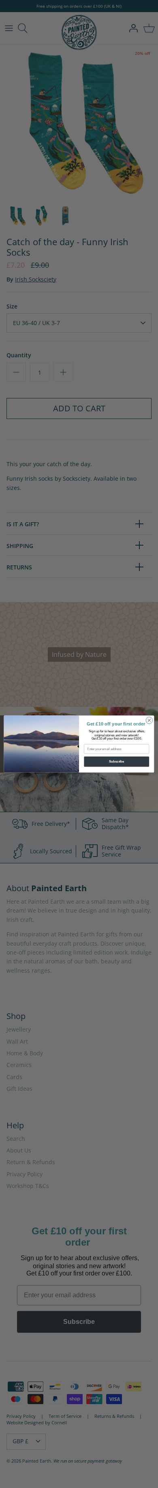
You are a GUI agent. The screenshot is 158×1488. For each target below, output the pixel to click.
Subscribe (116, 761)
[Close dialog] (149, 720)
